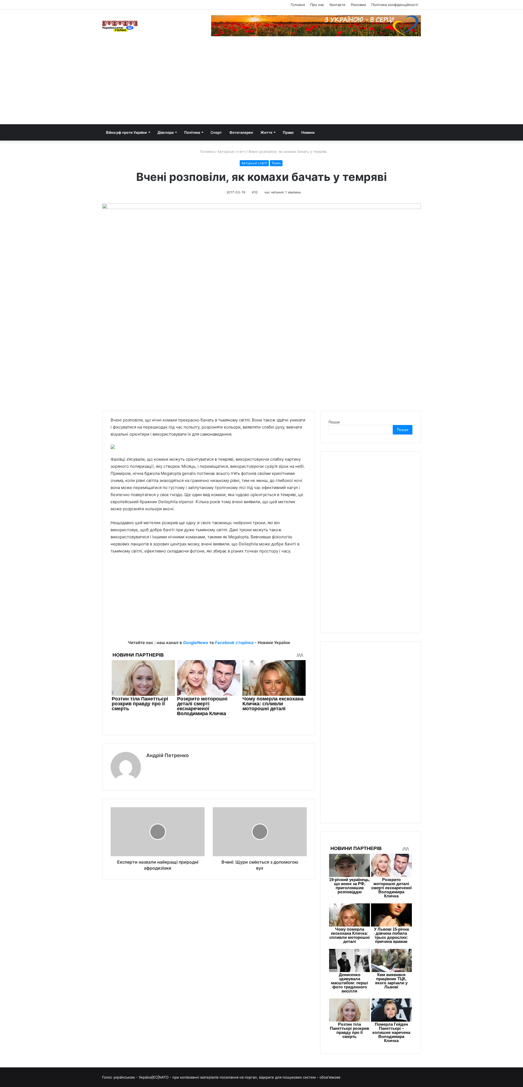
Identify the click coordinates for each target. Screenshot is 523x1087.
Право (288, 132)
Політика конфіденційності (394, 4)
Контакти (337, 4)
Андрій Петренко (167, 755)
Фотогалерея (241, 132)
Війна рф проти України (126, 132)
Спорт (216, 132)
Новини (308, 132)
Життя (266, 132)
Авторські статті (231, 151)
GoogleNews (195, 642)
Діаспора (165, 132)
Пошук (334, 422)
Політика (192, 132)
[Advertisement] (261, 83)
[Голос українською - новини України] (120, 26)
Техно (276, 163)
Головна (298, 4)
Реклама (358, 4)
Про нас (317, 4)
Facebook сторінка (234, 642)
